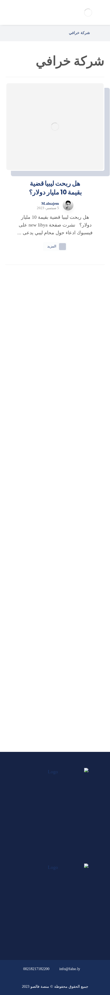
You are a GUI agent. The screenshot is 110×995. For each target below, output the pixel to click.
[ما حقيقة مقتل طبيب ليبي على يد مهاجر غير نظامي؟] (55, 501)
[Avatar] (68, 205)
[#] (70, 939)
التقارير (52, 683)
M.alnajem (50, 203)
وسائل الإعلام (51, 697)
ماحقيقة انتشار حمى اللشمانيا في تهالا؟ (55, 414)
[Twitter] (55, 858)
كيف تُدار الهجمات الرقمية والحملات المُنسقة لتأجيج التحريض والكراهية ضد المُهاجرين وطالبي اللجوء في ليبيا (55, 364)
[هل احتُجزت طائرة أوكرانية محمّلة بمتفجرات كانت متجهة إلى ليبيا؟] (55, 558)
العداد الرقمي (51, 711)
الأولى (52, 654)
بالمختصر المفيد (51, 668)
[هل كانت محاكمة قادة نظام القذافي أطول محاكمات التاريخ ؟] (55, 444)
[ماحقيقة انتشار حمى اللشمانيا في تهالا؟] (55, 394)
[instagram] (45, 858)
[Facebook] (65, 858)
